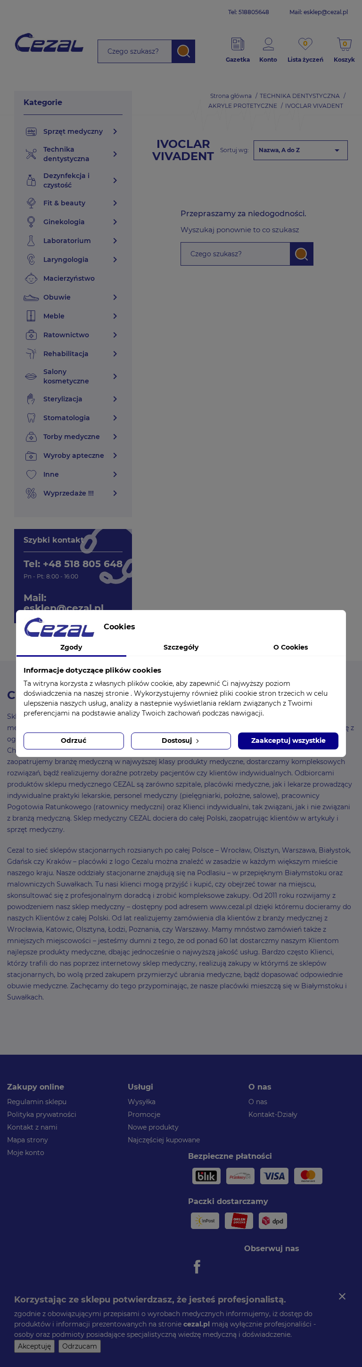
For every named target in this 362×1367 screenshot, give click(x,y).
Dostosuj (178, 740)
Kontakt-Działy (272, 1114)
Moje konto (25, 1152)
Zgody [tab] (71, 647)
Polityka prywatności (41, 1114)
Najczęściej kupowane (164, 1140)
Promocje (144, 1114)
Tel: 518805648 (248, 12)
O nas (257, 1102)
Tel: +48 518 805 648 (73, 564)
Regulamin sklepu (36, 1102)
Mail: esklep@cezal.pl (318, 12)
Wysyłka (142, 1102)
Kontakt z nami (32, 1127)
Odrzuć (73, 740)
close (342, 1296)
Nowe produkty (153, 1127)
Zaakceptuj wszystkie (288, 740)
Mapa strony (27, 1140)
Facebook (198, 1266)
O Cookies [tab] (290, 647)
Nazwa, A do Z (301, 150)
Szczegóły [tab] (181, 647)
